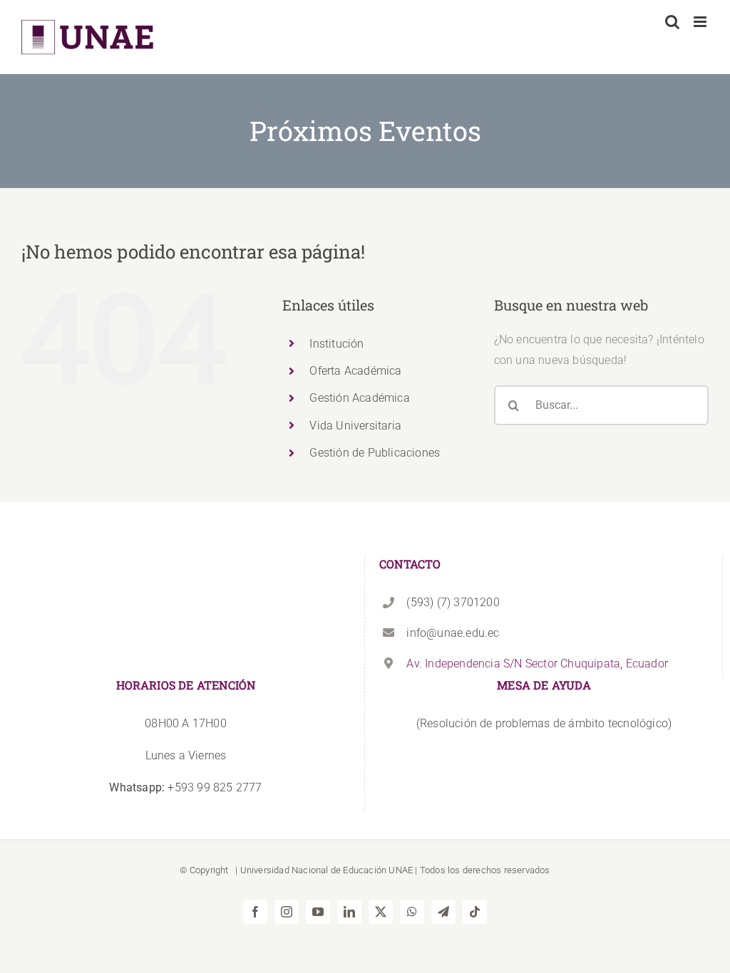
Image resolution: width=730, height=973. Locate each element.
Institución (336, 343)
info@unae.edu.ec (452, 633)
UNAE (401, 870)
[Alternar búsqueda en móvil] (672, 21)
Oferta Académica (355, 371)
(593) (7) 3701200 (452, 602)
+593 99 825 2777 (185, 787)
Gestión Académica (359, 398)
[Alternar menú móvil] (701, 21)
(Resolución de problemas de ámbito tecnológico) (544, 723)
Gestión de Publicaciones (374, 452)
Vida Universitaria (355, 425)
